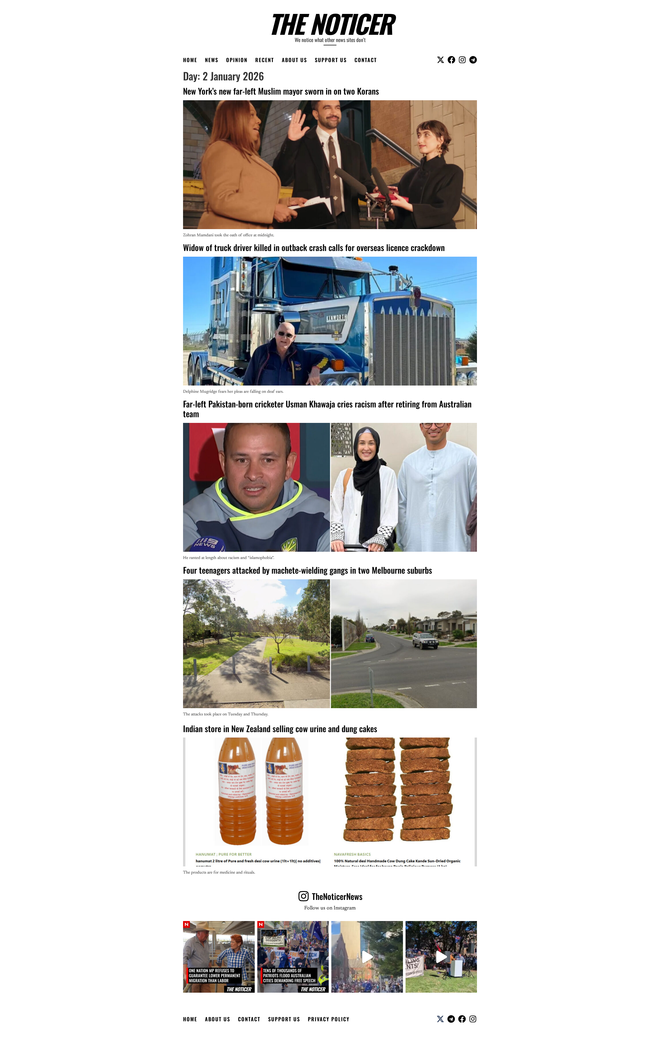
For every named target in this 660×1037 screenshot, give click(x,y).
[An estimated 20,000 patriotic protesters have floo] (293, 957)
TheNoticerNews (337, 896)
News (211, 60)
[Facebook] (451, 60)
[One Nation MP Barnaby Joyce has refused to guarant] (219, 957)
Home (190, 60)
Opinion (237, 60)
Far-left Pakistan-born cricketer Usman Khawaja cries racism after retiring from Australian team (327, 409)
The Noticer (330, 23)
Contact (365, 60)
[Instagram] (462, 60)
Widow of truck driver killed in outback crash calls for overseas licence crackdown (314, 247)
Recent (264, 60)
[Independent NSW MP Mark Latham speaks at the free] (441, 957)
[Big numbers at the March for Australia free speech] (367, 957)
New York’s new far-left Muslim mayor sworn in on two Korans (281, 91)
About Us (294, 60)
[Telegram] (473, 60)
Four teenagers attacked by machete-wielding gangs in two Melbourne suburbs (307, 570)
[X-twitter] (440, 60)
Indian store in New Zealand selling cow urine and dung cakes (280, 728)
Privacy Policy (329, 1019)
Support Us (331, 60)
